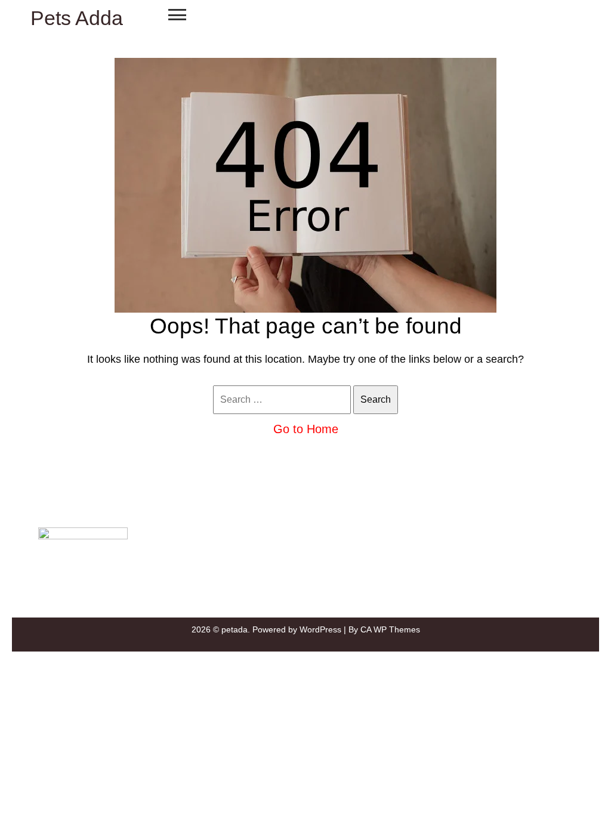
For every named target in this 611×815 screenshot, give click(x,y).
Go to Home (305, 429)
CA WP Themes (390, 629)
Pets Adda (76, 18)
